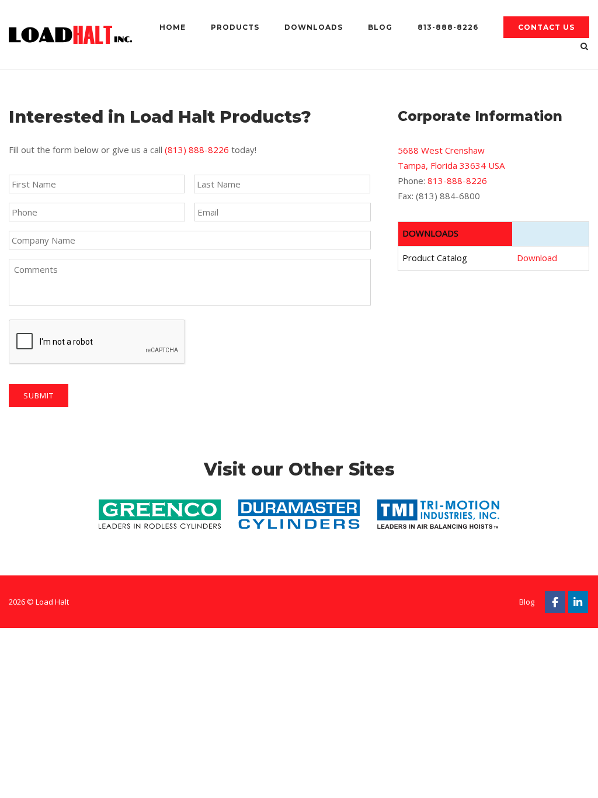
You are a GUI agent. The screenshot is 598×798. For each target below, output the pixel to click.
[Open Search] (584, 47)
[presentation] (97, 342)
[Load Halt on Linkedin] (578, 602)
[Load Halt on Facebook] (555, 602)
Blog (380, 27)
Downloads (313, 27)
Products (235, 27)
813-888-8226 (448, 27)
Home (172, 27)
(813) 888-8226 (197, 149)
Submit (38, 395)
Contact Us (546, 27)
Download (537, 257)
